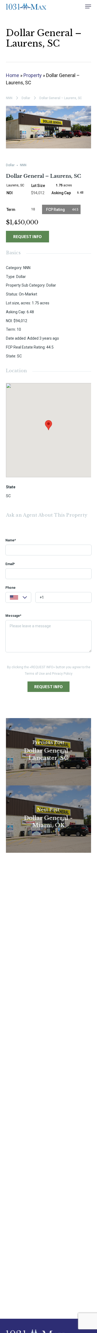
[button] (88, 6)
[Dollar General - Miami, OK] (48, 819)
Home (12, 75)
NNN (9, 98)
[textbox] (18, 598)
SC (8, 496)
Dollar (26, 98)
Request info (27, 236)
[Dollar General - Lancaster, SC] (48, 751)
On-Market (28, 294)
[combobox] (18, 597)
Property (32, 75)
